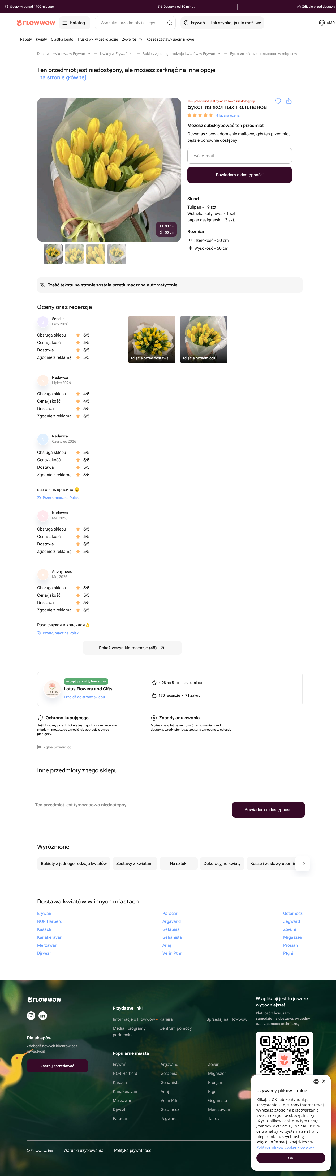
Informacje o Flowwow (134, 1019)
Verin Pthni (171, 1100)
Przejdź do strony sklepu (84, 697)
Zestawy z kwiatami (135, 863)
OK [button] (291, 1157)
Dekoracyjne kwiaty (222, 863)
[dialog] (291, 1123)
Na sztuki (178, 863)
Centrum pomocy (176, 1028)
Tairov (213, 1118)
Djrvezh (120, 1109)
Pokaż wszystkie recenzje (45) (128, 647)
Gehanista (170, 1082)
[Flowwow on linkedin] (42, 1015)
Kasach (120, 1082)
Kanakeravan (125, 1091)
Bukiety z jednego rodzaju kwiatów (74, 863)
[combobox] (316, 1081)
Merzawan (122, 1100)
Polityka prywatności (133, 1150)
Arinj (165, 1091)
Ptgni (213, 1091)
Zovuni (214, 1064)
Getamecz (170, 1109)
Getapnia (169, 1073)
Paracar (120, 1118)
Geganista (217, 1100)
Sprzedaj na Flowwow (226, 1019)
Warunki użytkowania (83, 1150)
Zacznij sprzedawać (57, 1066)
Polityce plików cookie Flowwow (285, 1147)
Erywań (119, 1064)
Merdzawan (219, 1109)
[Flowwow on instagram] (31, 1015)
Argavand (169, 1064)
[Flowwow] (36, 23)
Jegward (169, 1118)
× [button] (323, 1081)
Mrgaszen (217, 1073)
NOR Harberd (125, 1073)
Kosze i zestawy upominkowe (278, 863)
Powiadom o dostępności (240, 174)
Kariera (166, 1019)
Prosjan (215, 1082)
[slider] (200, 115)
